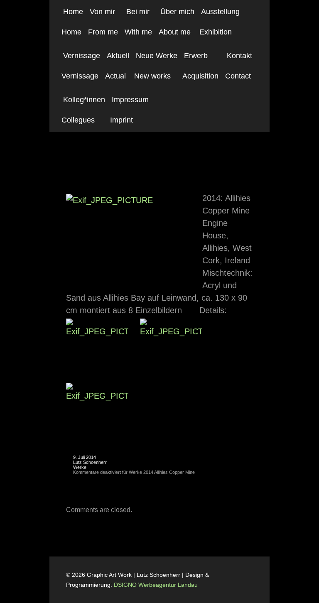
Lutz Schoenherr (90, 462)
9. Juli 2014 (84, 457)
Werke (79, 467)
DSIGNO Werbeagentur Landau (156, 584)
